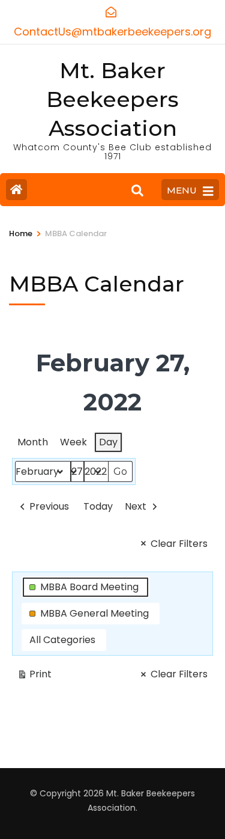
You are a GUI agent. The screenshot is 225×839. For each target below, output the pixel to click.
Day (108, 442)
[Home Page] (16, 189)
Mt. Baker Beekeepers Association (112, 99)
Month (32, 442)
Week (73, 442)
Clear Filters (179, 544)
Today (98, 506)
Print (34, 676)
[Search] (137, 191)
